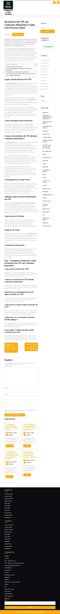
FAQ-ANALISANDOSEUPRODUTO (13, 565)
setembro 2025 (45, 66)
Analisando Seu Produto (8, 12)
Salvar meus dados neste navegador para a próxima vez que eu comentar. (20, 411)
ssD (43, 215)
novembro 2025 (45, 60)
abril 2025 (43, 80)
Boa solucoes (46, 134)
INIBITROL (7, 579)
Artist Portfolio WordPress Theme (24, 612)
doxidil (44, 154)
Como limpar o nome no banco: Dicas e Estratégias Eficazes (12, 427)
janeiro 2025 (44, 89)
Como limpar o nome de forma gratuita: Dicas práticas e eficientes (30, 454)
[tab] (54, 2)
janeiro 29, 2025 (12, 433)
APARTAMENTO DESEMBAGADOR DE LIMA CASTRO (47, 117)
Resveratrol (8, 591)
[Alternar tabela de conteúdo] (34, 64)
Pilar (6, 586)
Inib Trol (45, 177)
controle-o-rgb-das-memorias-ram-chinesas (47, 146)
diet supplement (47, 151)
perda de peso (46, 188)
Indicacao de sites (10, 575)
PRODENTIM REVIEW (47, 195)
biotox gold (45, 131)
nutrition (45, 185)
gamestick (45, 167)
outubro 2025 (44, 63)
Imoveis (7, 572)
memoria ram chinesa (46, 181)
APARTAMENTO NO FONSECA (47, 127)
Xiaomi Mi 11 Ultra (47, 226)
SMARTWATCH (46, 212)
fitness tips (45, 160)
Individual (7, 577)
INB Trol (44, 174)
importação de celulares (46, 170)
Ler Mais (10, 446)
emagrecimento (47, 157)
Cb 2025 (7, 558)
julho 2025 (43, 72)
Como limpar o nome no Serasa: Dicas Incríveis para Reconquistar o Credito (12, 455)
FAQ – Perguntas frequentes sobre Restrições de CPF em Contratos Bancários (21, 74)
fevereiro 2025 (45, 86)
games (44, 163)
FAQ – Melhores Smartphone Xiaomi (14, 563)
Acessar (43, 101)
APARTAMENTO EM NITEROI (47, 122)
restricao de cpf (47, 201)
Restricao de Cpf (18, 34)
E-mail (7, 395)
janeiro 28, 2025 (30, 433)
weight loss (45, 223)
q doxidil (45, 198)
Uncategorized (9, 596)
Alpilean (7, 556)
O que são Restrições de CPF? (14, 66)
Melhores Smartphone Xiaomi (13, 582)
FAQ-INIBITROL (8, 568)
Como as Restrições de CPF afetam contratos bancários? (19, 69)
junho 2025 (44, 75)
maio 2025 (43, 77)
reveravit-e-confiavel (46, 204)
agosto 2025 (44, 69)
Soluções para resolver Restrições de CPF (17, 72)
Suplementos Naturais (46, 218)
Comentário (8, 366)
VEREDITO (11, 435)
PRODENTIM (45, 191)
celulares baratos (47, 137)
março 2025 (44, 83)
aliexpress (45, 112)
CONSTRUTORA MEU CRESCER (48, 141)
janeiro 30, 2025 (30, 460)
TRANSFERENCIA (9, 594)
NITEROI (6, 584)
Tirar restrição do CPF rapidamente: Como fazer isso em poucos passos (29, 427)
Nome (7, 387)
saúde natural (46, 209)
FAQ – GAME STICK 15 (10, 561)
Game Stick (8, 570)
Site (6, 402)
